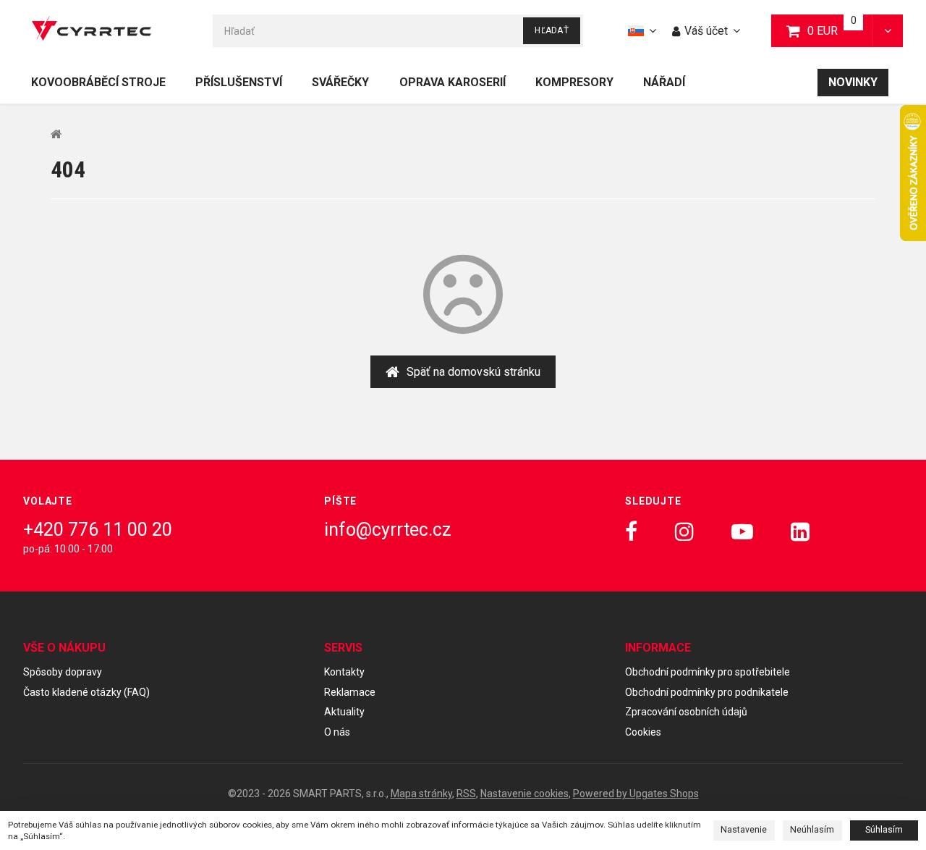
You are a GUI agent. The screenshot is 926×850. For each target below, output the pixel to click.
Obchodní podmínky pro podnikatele (707, 692)
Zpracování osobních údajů (686, 712)
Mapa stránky (421, 793)
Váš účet (706, 31)
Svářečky (340, 82)
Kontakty (344, 672)
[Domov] (91, 30)
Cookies (643, 732)
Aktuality (344, 712)
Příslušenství (238, 82)
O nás (337, 732)
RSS (466, 793)
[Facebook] (631, 531)
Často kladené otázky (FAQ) (86, 692)
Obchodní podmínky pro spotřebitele (707, 672)
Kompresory (574, 82)
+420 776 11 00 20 (97, 529)
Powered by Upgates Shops (636, 793)
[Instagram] (684, 531)
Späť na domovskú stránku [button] (473, 372)
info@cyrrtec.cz (387, 529)
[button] (887, 30)
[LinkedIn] (800, 531)
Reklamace (349, 692)
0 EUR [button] (840, 30)
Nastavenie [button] (744, 830)
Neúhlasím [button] (812, 830)
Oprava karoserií (452, 82)
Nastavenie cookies (524, 793)
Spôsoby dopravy (62, 672)
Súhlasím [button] (884, 830)
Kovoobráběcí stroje (98, 82)
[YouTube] (742, 531)
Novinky (853, 82)
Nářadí (664, 82)
